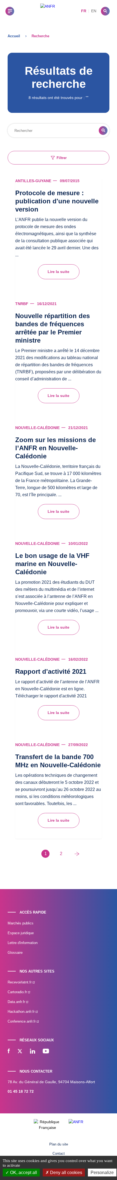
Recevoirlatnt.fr (20, 982)
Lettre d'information (23, 943)
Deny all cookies (65, 1172)
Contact (59, 1153)
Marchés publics (20, 923)
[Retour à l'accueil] (47, 11)
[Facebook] (9, 1051)
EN (93, 11)
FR (83, 11)
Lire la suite (58, 271)
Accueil (14, 36)
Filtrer (62, 158)
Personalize (102, 1172)
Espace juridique (21, 933)
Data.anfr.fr (17, 1002)
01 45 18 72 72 (21, 1091)
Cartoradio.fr (18, 992)
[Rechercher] (105, 11)
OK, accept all (23, 1172)
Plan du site (58, 1144)
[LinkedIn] (32, 1051)
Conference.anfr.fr (22, 1021)
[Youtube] (46, 1051)
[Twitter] (19, 1051)
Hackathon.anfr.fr (22, 1012)
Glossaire (15, 953)
